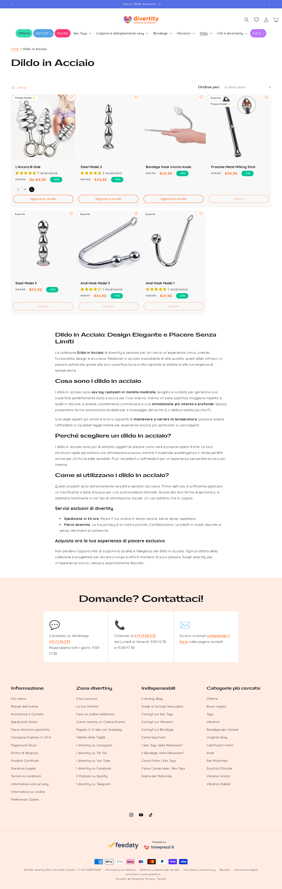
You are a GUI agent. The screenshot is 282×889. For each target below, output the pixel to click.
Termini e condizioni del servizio (159, 869)
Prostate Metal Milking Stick (233, 167)
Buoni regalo (216, 706)
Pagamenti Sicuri (24, 745)
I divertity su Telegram (93, 784)
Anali (210, 753)
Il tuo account (86, 699)
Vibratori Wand (218, 776)
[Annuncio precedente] (12, 4)
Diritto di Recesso (24, 753)
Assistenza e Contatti (27, 714)
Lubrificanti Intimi (220, 745)
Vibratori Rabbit (219, 784)
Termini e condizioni (26, 776)
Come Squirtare (153, 737)
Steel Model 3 (26, 283)
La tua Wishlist (87, 706)
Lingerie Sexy (217, 737)
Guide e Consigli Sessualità (162, 706)
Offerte (212, 699)
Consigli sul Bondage (157, 730)
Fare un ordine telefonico (95, 714)
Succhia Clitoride (219, 768)
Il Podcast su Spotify (92, 776)
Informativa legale (246, 869)
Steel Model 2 (91, 167)
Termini (161, 878)
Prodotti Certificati (25, 761)
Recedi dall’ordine (24, 706)
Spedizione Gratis (24, 722)
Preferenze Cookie (25, 799)
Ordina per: (209, 87)
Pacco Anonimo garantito (30, 730)
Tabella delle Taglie (91, 737)
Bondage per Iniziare (223, 730)
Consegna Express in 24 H (31, 737)
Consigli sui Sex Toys (157, 714)
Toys (210, 714)
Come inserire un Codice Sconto (100, 722)
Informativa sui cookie (28, 792)
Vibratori (213, 722)
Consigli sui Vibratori (157, 722)
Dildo (15, 49)
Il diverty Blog (152, 699)
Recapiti (225, 869)
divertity (40, 869)
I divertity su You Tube (93, 761)
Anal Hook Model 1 (160, 283)
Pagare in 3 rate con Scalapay (99, 730)
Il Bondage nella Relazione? (162, 753)
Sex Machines (217, 761)
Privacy (150, 878)
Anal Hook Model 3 (95, 283)
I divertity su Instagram (94, 745)
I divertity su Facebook (93, 768)
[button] (43, 33)
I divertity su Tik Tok (91, 753)
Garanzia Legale (23, 768)
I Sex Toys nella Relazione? (162, 745)
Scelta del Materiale (156, 776)
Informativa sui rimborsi (120, 869)
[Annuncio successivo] (269, 4)
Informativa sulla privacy (30, 784)
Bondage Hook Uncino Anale (168, 167)
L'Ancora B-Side (28, 167)
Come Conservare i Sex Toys (163, 768)
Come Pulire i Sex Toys (158, 761)
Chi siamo (18, 699)
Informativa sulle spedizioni (143, 874)
